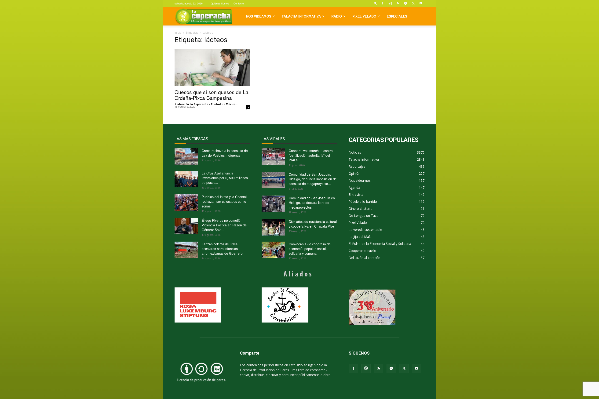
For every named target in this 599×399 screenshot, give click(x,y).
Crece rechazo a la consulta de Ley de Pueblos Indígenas (225, 153)
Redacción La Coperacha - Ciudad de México (205, 104)
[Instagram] (390, 3)
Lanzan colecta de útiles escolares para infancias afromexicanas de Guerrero (222, 249)
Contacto (239, 3)
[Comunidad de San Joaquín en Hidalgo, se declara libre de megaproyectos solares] (273, 204)
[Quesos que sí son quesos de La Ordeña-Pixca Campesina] (212, 67)
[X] (413, 3)
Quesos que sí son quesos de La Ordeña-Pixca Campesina (211, 94)
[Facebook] (382, 3)
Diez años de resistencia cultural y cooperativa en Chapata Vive (313, 224)
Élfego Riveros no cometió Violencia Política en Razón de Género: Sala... (224, 225)
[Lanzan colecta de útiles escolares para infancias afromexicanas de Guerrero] (186, 250)
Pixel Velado (364, 16)
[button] (375, 3)
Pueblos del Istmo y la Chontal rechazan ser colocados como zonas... (224, 201)
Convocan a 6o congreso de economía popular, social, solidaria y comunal (310, 249)
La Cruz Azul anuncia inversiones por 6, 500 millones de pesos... (225, 178)
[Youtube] (420, 3)
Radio (336, 16)
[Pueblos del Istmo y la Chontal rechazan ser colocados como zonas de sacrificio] (186, 202)
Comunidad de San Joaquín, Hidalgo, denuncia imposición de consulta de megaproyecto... (313, 179)
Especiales (397, 16)
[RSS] (397, 3)
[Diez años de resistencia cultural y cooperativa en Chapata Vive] (273, 227)
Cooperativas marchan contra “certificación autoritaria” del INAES (311, 155)
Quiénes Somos (220, 3)
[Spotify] (405, 3)
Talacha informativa (301, 16)
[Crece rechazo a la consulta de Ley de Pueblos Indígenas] (186, 156)
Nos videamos (258, 16)
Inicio (178, 33)
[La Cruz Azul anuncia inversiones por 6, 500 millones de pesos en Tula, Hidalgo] (186, 179)
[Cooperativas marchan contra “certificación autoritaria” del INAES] (273, 156)
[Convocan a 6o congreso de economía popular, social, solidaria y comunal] (273, 250)
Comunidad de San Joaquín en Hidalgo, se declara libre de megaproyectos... (312, 203)
